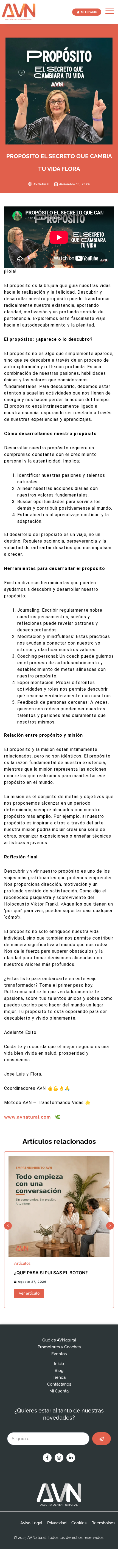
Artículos (22, 1263)
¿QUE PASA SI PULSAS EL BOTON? (51, 1272)
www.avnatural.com (27, 1117)
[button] (8, 1226)
